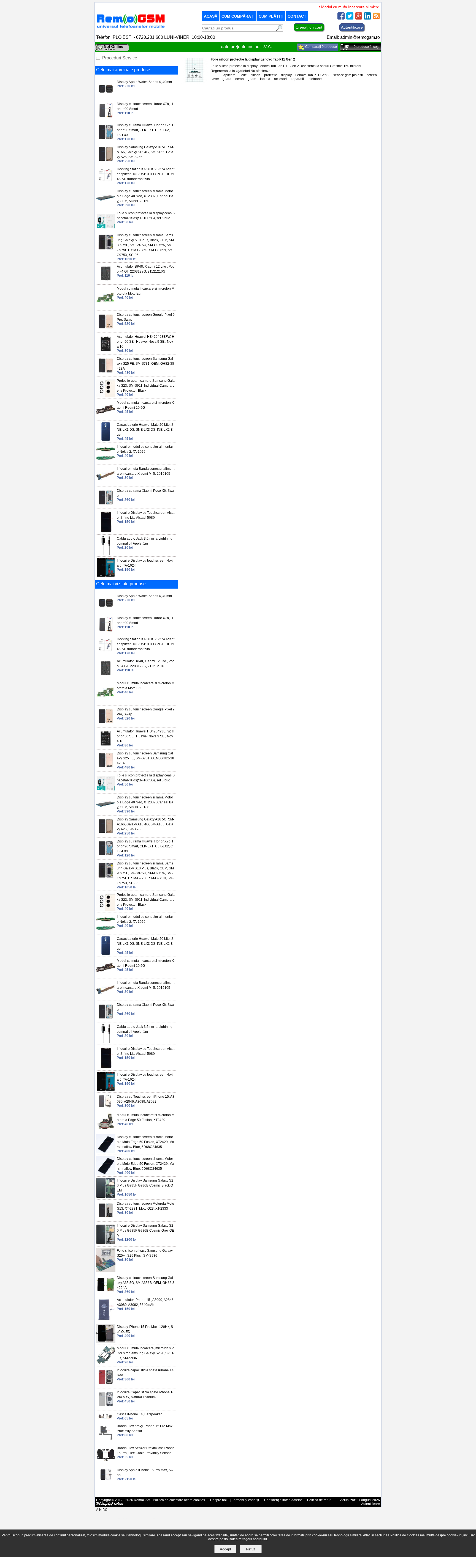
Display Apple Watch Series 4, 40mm (144, 82)
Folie (243, 75)
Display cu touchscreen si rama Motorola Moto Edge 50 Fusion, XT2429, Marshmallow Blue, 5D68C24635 (145, 1142)
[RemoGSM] (130, 28)
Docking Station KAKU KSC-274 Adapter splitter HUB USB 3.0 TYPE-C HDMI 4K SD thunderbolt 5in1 (145, 174)
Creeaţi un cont (309, 27)
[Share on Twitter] (349, 18)
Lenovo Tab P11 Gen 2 (312, 75)
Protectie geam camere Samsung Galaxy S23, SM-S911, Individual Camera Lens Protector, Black (146, 385)
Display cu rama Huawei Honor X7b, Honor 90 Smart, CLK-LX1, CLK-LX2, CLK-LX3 (146, 130)
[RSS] (376, 18)
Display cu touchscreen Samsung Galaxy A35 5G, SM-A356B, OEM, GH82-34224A (145, 1283)
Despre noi (218, 1500)
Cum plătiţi (271, 16)
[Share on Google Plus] (358, 18)
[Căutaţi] (278, 30)
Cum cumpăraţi (238, 16)
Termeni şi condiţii (245, 1500)
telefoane (315, 79)
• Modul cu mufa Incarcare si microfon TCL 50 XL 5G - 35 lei (358, 7)
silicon (255, 75)
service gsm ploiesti (348, 75)
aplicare (229, 75)
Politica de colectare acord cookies (179, 1500)
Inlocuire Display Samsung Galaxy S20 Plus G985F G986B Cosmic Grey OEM (145, 1230)
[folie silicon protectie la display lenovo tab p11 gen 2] (194, 82)
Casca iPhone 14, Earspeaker (139, 1414)
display (286, 75)
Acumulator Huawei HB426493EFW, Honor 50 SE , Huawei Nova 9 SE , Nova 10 (145, 341)
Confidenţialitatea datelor (283, 1500)
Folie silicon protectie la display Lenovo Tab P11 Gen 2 (253, 59)
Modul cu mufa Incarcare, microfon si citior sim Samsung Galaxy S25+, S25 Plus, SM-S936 (145, 1353)
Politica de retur (319, 1500)
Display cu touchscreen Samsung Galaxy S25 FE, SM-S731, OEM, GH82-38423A (145, 363)
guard (227, 79)
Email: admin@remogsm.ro (353, 37)
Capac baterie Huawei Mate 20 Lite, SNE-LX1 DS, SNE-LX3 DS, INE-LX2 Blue (145, 429)
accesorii (281, 79)
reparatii (297, 79)
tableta (265, 79)
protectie (270, 75)
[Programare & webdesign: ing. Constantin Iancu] (110, 1505)
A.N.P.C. (102, 1510)
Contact (297, 16)
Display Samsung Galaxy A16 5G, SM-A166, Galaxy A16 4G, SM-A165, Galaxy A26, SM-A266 (145, 152)
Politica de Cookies (404, 1535)
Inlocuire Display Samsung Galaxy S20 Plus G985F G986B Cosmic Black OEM (145, 1185)
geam (252, 79)
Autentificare (352, 27)
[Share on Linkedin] (367, 18)
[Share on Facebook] (341, 18)
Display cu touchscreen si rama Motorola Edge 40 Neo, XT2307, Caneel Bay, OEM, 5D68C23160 (145, 196)
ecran (239, 79)
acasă (210, 16)
